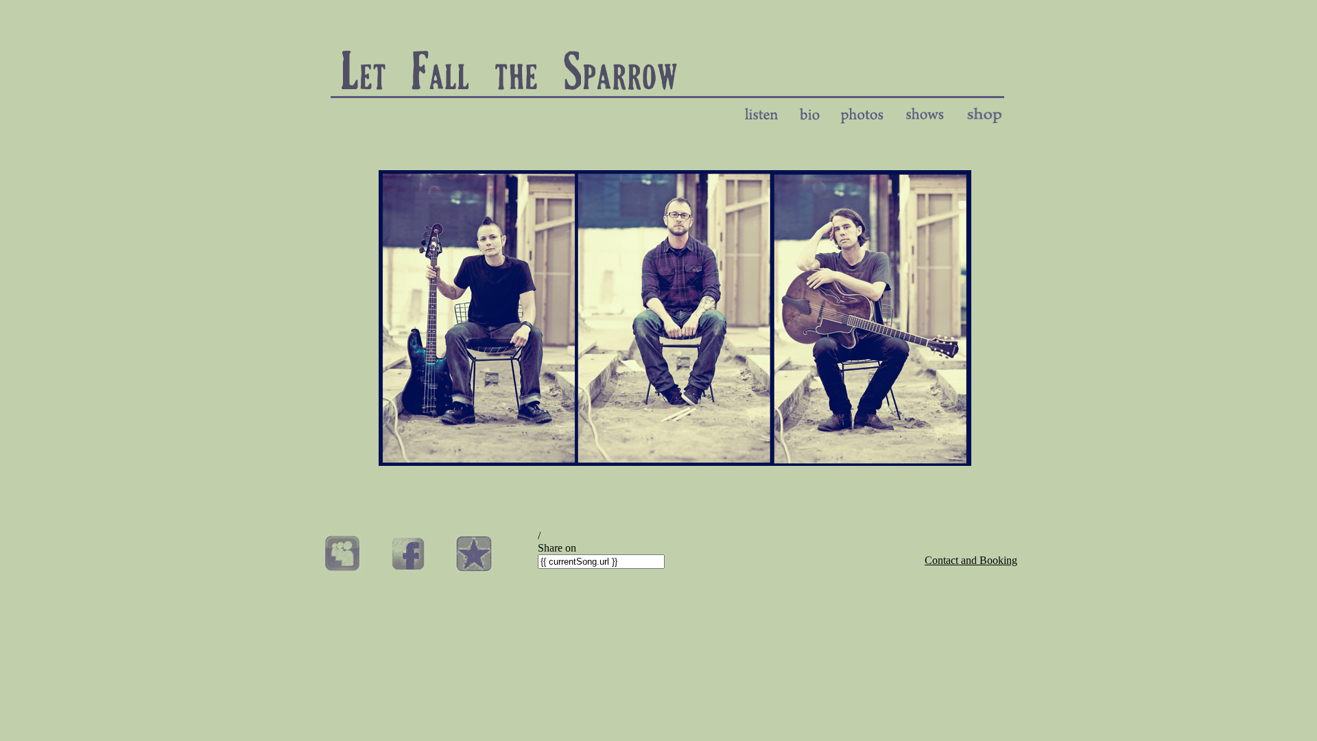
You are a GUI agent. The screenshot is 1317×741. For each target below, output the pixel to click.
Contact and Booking (971, 560)
